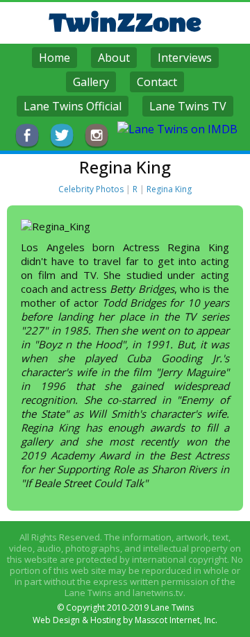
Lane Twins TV (187, 106)
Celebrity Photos (91, 189)
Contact (157, 82)
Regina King (169, 189)
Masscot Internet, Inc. (176, 620)
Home (54, 57)
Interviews (185, 57)
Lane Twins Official (73, 106)
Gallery (91, 82)
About (114, 57)
